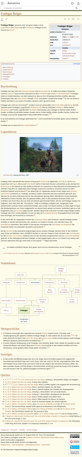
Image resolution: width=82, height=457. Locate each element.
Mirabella (33, 110)
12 (74, 335)
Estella (64, 58)
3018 (60, 181)
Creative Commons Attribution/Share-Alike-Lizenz (45, 437)
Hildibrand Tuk (35, 107)
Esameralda (6, 300)
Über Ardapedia (18, 445)
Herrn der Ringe (32, 338)
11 (72, 335)
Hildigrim (59, 107)
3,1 (10, 384)
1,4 (16, 379)
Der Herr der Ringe (18, 253)
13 (42, 340)
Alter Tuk (20, 275)
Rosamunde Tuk (68, 53)
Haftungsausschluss (32, 445)
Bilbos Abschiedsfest (28, 125)
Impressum (46, 445)
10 (43, 240)
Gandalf (19, 211)
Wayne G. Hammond (14, 416)
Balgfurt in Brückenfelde (60, 93)
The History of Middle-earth (47, 404)
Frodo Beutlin (72, 300)
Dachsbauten (75, 233)
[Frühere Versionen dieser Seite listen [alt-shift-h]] (69, 19)
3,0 (7, 384)
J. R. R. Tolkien (8, 253)
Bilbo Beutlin (49, 291)
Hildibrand (20, 282)
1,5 (19, 379)
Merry (70, 105)
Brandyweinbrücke (50, 213)
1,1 (10, 379)
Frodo (12, 30)
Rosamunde (20, 300)
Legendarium (6, 27)
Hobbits (65, 42)
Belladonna (5, 110)
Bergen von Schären (14, 236)
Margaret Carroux (39, 253)
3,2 (12, 384)
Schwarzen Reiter (40, 219)
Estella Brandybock (38, 310)
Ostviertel (43, 93)
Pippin (15, 184)
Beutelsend (7, 186)
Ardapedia (13, 3)
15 (53, 368)
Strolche (9, 231)
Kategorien (5, 430)
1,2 (12, 379)
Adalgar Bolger (61, 269)
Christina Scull (28, 416)
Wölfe (36, 98)
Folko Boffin (30, 184)
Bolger (64, 51)
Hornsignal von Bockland (61, 224)
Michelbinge (74, 236)
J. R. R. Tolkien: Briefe (46, 414)
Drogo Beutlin (77, 291)
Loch (66, 236)
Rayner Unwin (46, 338)
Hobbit (16, 27)
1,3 (14, 379)
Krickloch (43, 181)
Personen (13, 430)
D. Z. (67, 37)
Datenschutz (5, 445)
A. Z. (75, 37)
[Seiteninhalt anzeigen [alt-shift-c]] (2, 19)
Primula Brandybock (64, 291)
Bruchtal (37, 345)
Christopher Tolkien (25, 404)
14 (48, 347)
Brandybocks (5, 224)
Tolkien (44, 333)
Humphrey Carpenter (26, 414)
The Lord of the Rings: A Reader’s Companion (51, 416)
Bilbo (62, 105)
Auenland (65, 45)
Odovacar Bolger (68, 56)
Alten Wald (22, 98)
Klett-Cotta (49, 253)
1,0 (7, 379)
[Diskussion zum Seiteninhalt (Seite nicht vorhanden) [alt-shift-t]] (7, 19)
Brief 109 (58, 414)
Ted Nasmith (7, 175)
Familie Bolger (31, 430)
